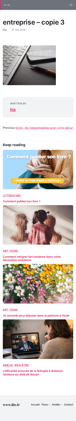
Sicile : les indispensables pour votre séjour (44, 127)
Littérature (12, 195)
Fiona (14, 250)
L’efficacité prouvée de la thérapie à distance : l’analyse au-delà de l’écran (33, 372)
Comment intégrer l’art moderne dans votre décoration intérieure (32, 258)
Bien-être (21, 365)
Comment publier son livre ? (21, 201)
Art (5, 250)
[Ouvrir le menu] (71, 5)
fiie (13, 109)
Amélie (8, 365)
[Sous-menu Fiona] (49, 404)
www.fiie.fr (11, 404)
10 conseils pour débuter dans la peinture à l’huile (36, 315)
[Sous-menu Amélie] (61, 404)
